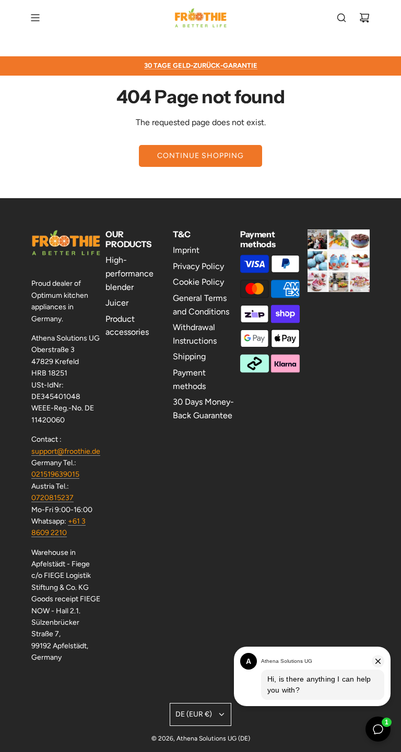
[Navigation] (34, 17)
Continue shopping (200, 155)
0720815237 (52, 497)
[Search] (341, 17)
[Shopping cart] (364, 17)
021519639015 (55, 474)
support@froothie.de (65, 451)
